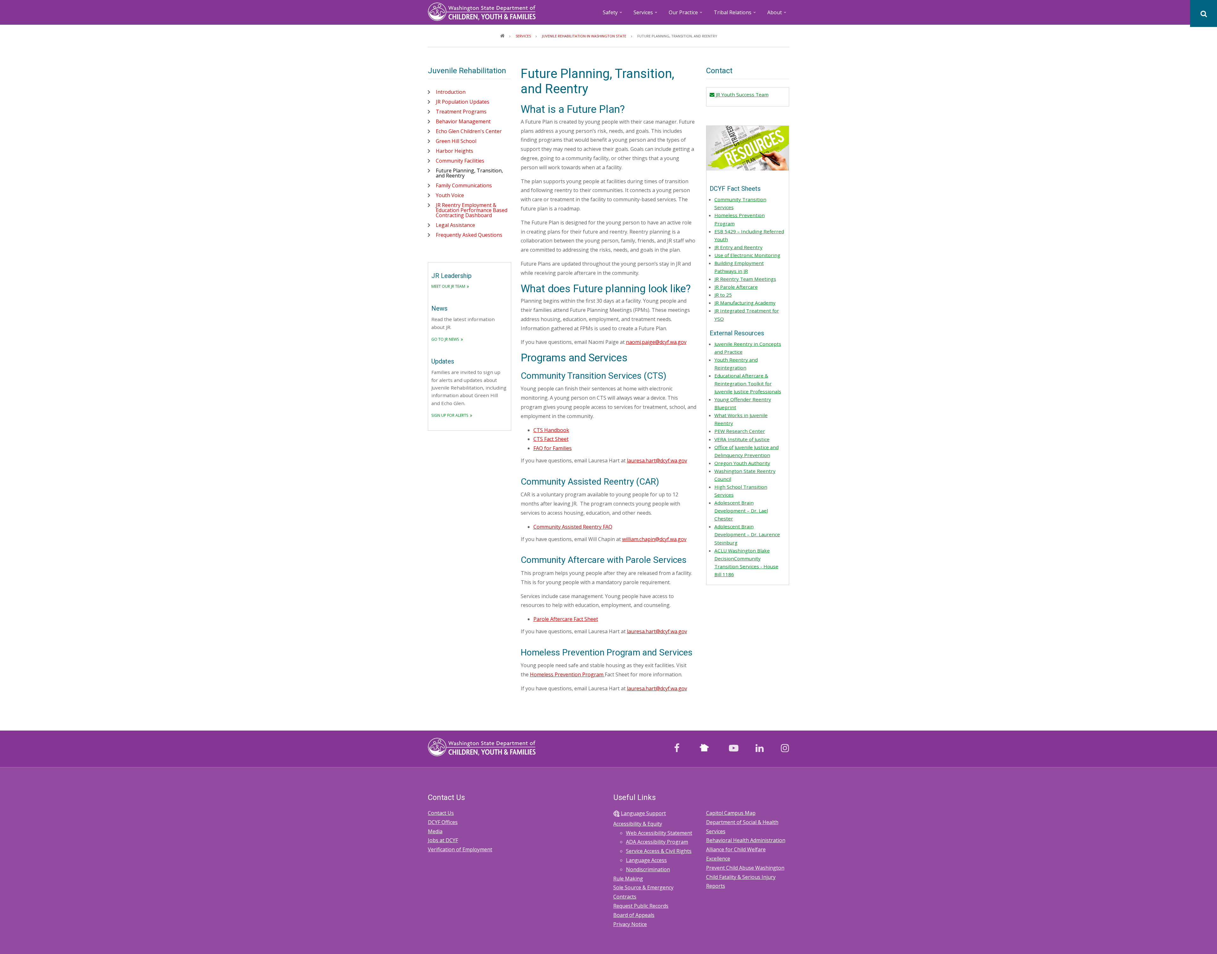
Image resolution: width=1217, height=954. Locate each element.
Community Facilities (460, 160)
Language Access (646, 860)
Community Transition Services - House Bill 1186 (746, 566)
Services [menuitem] (646, 14)
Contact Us (441, 812)
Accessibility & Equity (637, 823)
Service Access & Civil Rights (659, 851)
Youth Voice (450, 195)
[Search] (1203, 13)
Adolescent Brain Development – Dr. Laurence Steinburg (747, 534)
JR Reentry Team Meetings (745, 279)
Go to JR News (445, 339)
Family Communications (464, 185)
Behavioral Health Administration (745, 840)
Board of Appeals (633, 915)
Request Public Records (640, 905)
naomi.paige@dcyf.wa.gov (656, 341)
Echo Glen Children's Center (469, 131)
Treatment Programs (461, 111)
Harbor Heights (454, 150)
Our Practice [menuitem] (686, 14)
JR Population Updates (462, 101)
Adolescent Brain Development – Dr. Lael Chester (741, 511)
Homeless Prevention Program (567, 674)
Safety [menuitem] (613, 14)
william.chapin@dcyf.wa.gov (654, 539)
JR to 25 (723, 295)
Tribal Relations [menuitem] (735, 14)
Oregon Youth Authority (742, 463)
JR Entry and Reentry (738, 247)
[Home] (482, 11)
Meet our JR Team (448, 286)
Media (435, 831)
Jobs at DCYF (443, 840)
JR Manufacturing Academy (745, 303)
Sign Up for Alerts (449, 415)
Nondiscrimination (648, 869)
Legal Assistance (455, 225)
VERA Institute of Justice (741, 439)
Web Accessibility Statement (659, 832)
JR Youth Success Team (741, 94)
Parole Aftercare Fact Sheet (565, 619)
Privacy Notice (630, 924)
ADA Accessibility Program (657, 841)
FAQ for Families (552, 448)
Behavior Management (463, 121)
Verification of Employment (460, 849)
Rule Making (628, 878)
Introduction (451, 91)
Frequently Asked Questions (469, 234)
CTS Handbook (551, 430)
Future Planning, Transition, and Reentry (469, 173)
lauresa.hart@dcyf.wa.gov (657, 460)
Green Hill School (456, 141)
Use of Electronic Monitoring (747, 255)
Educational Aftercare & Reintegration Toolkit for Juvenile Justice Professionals (747, 383)
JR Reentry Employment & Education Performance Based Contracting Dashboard (471, 210)
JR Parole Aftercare (736, 287)
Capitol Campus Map (731, 812)
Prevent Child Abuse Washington (745, 867)
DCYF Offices (443, 822)
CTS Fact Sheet (551, 438)
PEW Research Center (739, 431)
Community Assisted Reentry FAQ (572, 526)
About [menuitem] (777, 14)
